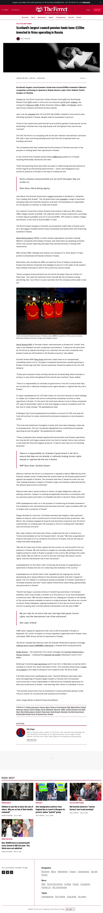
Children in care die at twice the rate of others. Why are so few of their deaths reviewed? (17, 809)
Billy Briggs (25, 38)
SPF (29, 102)
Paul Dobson (74, 813)
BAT (63, 105)
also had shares (40, 664)
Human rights (44, 707)
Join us (97, 10)
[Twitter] (7, 872)
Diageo (38, 710)
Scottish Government (76, 712)
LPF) (64, 99)
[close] (100, 2)
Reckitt (73, 105)
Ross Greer (39, 359)
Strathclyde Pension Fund (25, 714)
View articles (31, 740)
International (61, 707)
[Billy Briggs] (18, 39)
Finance (53, 707)
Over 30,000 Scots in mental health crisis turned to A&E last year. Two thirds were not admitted (16, 845)
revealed (32, 114)
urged (50, 196)
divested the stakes (52, 655)
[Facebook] (3, 872)
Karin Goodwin (7, 815)
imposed (63, 199)
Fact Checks (60, 896)
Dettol (32, 710)
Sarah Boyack (55, 712)
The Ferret (37, 909)
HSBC (36, 105)
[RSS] (11, 872)
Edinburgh (49, 710)
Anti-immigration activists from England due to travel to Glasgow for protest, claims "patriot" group (50, 809)
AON (68, 707)
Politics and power (24, 23)
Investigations (7, 839)
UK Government (41, 714)
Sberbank (64, 712)
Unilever (74, 102)
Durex (43, 710)
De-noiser (82, 896)
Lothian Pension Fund (73, 710)
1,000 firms (57, 157)
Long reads (71, 896)
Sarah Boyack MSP (24, 344)
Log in (88, 10)
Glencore (30, 105)
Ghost (56, 909)
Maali (62, 909)
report (27, 229)
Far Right (39, 803)
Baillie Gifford (22, 652)
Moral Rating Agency (24, 238)
